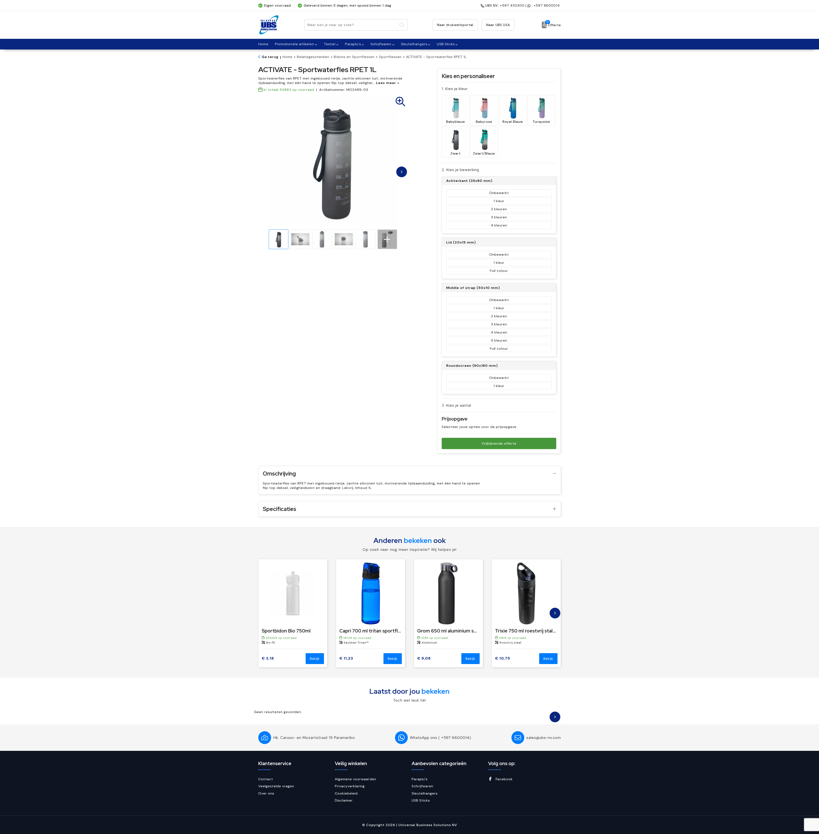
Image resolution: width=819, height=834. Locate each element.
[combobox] (351, 25)
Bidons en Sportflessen (354, 57)
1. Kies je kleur (455, 88)
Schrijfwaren (380, 44)
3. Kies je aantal (456, 405)
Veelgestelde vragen (276, 786)
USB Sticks (446, 44)
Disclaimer (344, 800)
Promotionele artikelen (294, 44)
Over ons (266, 793)
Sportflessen (390, 57)
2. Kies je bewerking (460, 169)
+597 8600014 (547, 5)
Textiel (329, 44)
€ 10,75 (502, 658)
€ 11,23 (346, 658)
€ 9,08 (424, 658)
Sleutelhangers (414, 44)
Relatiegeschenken (313, 57)
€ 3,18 (268, 658)
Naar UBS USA (498, 25)
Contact (265, 779)
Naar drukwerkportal (455, 25)
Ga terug (270, 57)
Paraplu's (353, 44)
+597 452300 (512, 5)
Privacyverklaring (350, 786)
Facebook (504, 779)
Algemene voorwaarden (355, 779)
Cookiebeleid (346, 793)
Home (287, 57)
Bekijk (315, 658)
